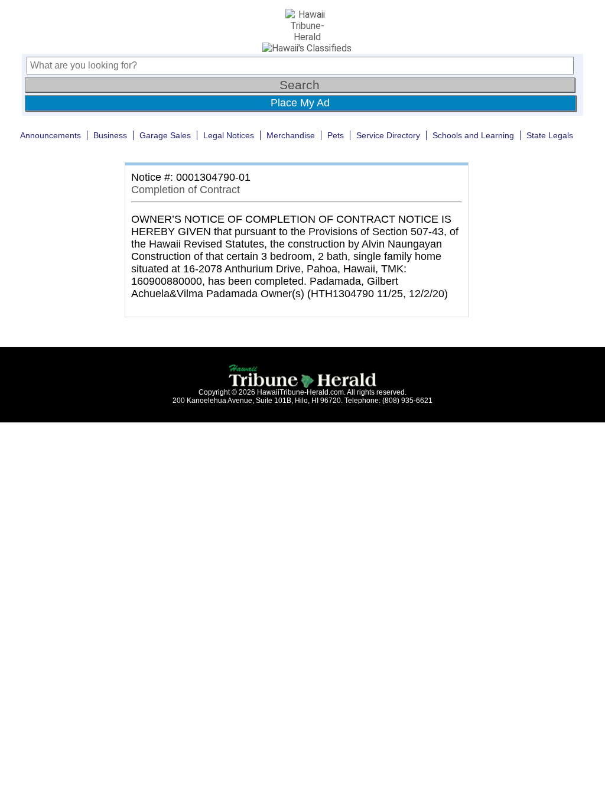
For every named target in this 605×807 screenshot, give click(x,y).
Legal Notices (228, 135)
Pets (335, 135)
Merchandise (290, 135)
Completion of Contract (185, 190)
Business (110, 135)
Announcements (50, 135)
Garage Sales (165, 135)
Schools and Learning (473, 135)
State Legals (549, 135)
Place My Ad (300, 103)
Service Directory (388, 135)
